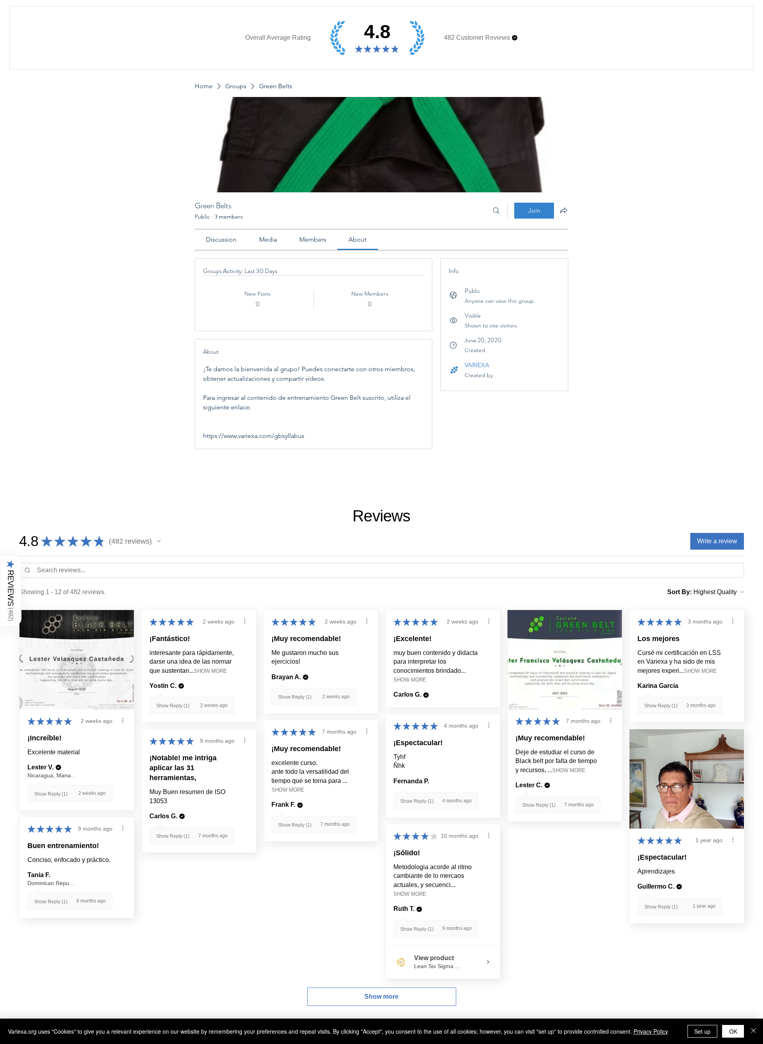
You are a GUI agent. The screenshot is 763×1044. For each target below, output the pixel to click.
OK (733, 1031)
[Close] (753, 1031)
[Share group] (563, 210)
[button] (514, 38)
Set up (702, 1031)
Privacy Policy (650, 1031)
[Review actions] (122, 720)
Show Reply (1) (51, 794)
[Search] (496, 211)
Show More (210, 671)
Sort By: (679, 592)
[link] (221, 239)
